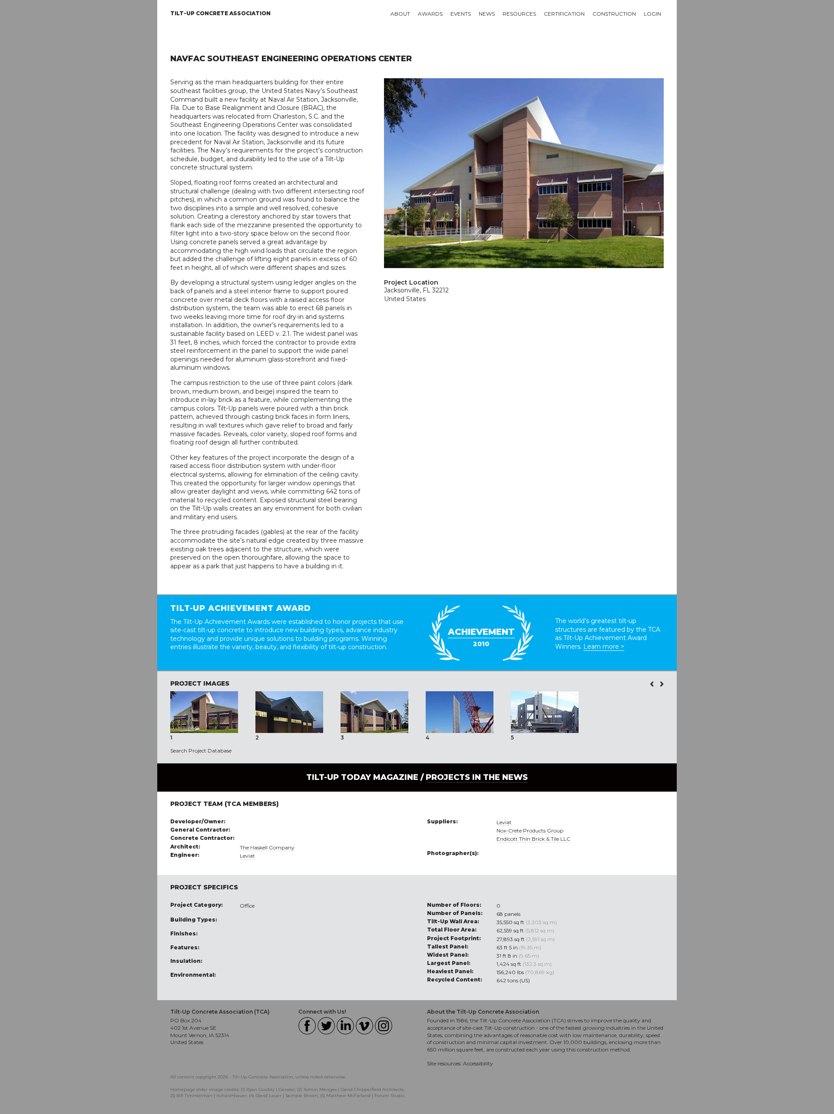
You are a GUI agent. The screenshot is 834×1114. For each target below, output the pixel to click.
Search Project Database (201, 750)
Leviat (247, 855)
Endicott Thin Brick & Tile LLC (533, 839)
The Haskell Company (267, 847)
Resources (519, 13)
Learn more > (603, 646)
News (487, 13)
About (400, 13)
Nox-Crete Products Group (529, 830)
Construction (614, 13)
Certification (564, 13)
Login (652, 13)
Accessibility (478, 1063)
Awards (430, 13)
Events (460, 13)
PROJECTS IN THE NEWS (477, 777)
